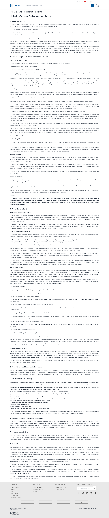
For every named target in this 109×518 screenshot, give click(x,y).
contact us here (41, 52)
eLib (12, 491)
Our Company (15, 487)
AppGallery (64, 502)
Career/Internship (60, 489)
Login (92, 2)
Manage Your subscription (67, 185)
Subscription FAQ (37, 491)
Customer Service (37, 487)
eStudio (13, 489)
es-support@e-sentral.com (84, 52)
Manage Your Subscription (43, 108)
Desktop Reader (81, 502)
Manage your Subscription (75, 82)
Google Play (46, 502)
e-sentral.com (69, 73)
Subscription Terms (16, 497)
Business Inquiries (38, 489)
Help (89, 2)
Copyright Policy (32, 234)
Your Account (29, 241)
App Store (28, 502)
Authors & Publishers (60, 487)
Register (97, 2)
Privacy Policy (32, 257)
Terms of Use (14, 493)
